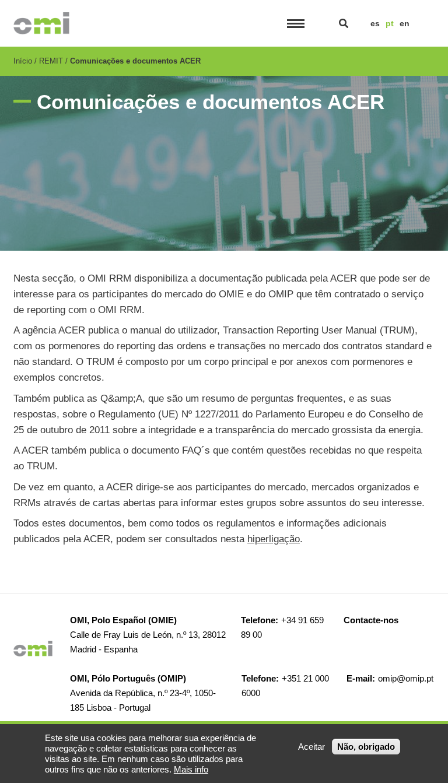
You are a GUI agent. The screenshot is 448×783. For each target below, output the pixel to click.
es (375, 23)
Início (22, 61)
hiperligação (273, 539)
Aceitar (311, 747)
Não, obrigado (366, 747)
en (405, 23)
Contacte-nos (371, 620)
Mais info (191, 769)
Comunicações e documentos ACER (135, 61)
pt (390, 23)
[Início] (41, 23)
